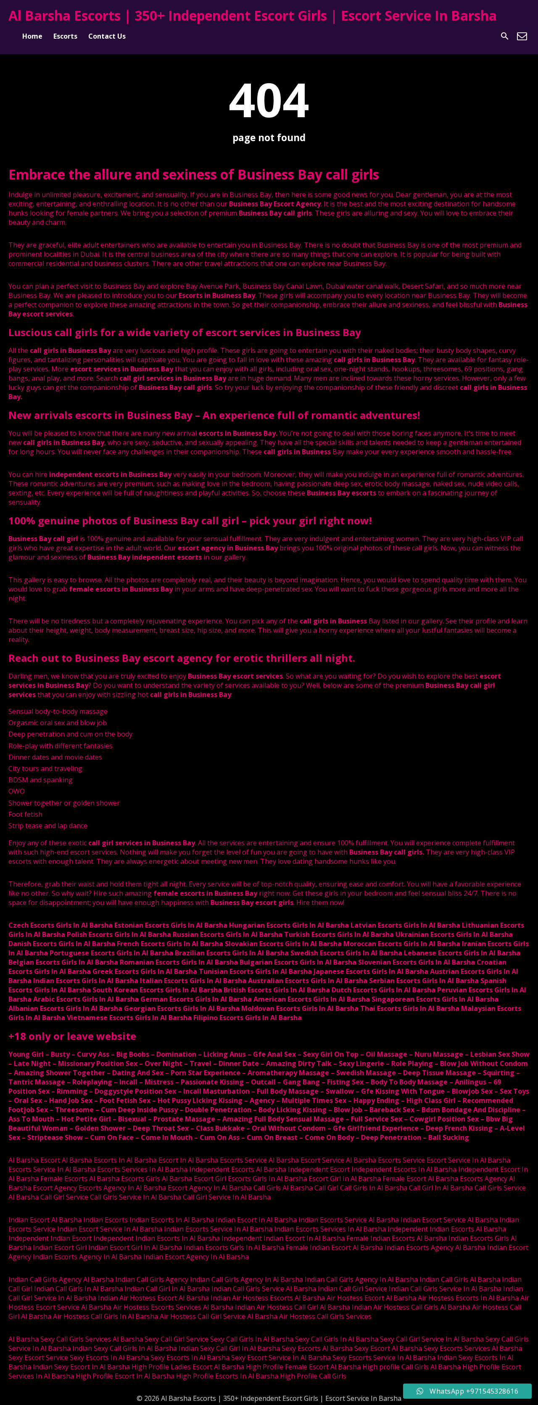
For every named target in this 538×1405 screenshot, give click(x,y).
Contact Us (107, 36)
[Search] (504, 36)
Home (32, 36)
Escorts (65, 36)
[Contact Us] (522, 36)
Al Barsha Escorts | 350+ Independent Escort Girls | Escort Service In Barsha (252, 15)
